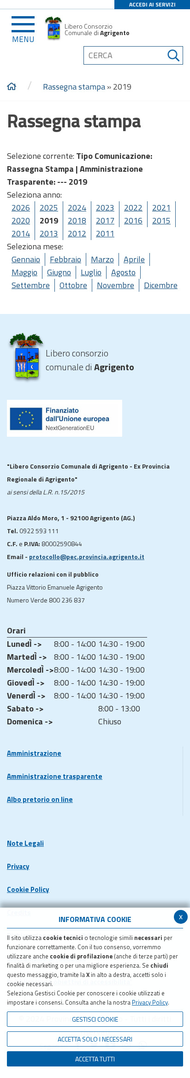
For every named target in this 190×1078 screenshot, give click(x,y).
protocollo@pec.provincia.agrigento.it (86, 556)
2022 (133, 207)
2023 (105, 207)
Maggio (24, 272)
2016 (133, 220)
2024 (77, 207)
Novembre (115, 285)
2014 (21, 233)
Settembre (31, 285)
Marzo (102, 259)
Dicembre (161, 285)
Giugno (59, 272)
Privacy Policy (150, 1002)
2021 (161, 207)
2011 (105, 233)
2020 (21, 220)
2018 (77, 220)
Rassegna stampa (74, 86)
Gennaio (26, 259)
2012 (77, 233)
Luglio (91, 272)
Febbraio (65, 259)
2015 (161, 220)
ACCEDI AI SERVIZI (152, 4)
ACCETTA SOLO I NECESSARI (95, 1039)
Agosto (123, 272)
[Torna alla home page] (11, 87)
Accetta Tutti (95, 1059)
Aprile (134, 259)
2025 (49, 207)
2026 (21, 207)
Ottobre (73, 285)
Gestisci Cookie (95, 1019)
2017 (105, 220)
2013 (49, 233)
